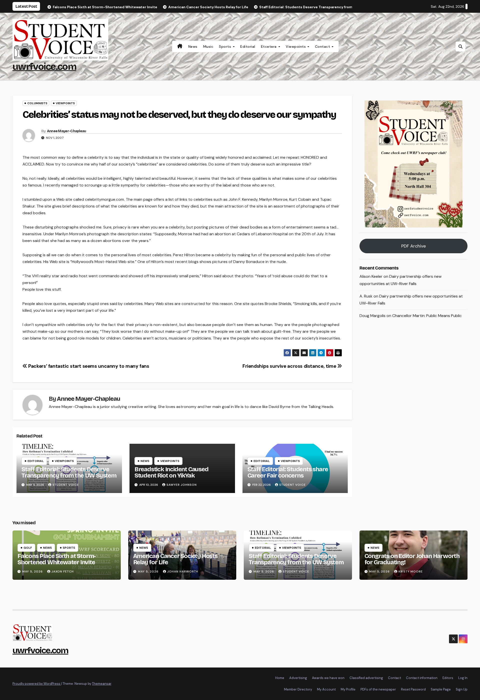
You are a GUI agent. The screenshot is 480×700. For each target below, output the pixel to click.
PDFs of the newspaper (378, 689)
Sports (225, 46)
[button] (461, 47)
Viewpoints (296, 46)
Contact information (422, 678)
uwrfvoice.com (44, 66)
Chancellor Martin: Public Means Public (427, 315)
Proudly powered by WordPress (36, 684)
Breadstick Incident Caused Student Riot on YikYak (171, 472)
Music (208, 46)
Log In (463, 678)
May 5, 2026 (33, 572)
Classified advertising (366, 678)
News (193, 46)
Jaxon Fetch (63, 572)
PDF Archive (413, 246)
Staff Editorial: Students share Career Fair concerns (288, 472)
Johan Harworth (182, 572)
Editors (447, 678)
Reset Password (413, 689)
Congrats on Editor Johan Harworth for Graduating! (412, 559)
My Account (326, 689)
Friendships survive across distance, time (289, 366)
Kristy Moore (410, 572)
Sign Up (462, 689)
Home (279, 678)
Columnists (37, 103)
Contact (323, 46)
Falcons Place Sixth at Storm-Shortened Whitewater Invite (57, 559)
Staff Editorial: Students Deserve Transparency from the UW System (69, 472)
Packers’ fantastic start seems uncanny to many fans (88, 366)
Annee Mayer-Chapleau (66, 131)
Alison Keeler (371, 276)
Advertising (298, 678)
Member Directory (298, 689)
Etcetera (269, 46)
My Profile (348, 689)
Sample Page (441, 689)
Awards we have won (328, 678)
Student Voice (65, 485)
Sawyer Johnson (181, 485)
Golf (28, 548)
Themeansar (101, 684)
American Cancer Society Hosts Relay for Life (175, 559)
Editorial (247, 46)
